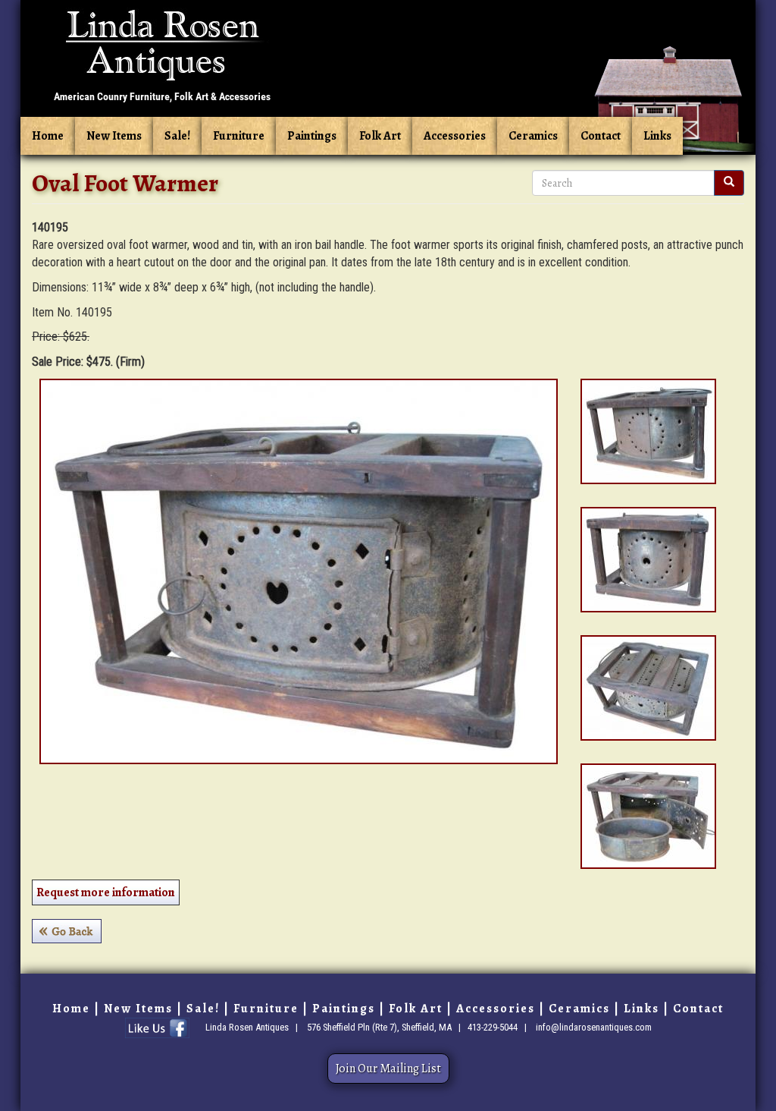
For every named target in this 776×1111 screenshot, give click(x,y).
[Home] (162, 55)
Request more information (105, 892)
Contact (600, 135)
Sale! (177, 135)
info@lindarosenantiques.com (594, 1027)
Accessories (455, 135)
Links (657, 135)
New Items (114, 135)
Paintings (311, 135)
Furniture (238, 135)
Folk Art (380, 135)
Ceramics (533, 135)
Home (48, 135)
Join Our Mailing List (388, 1068)
